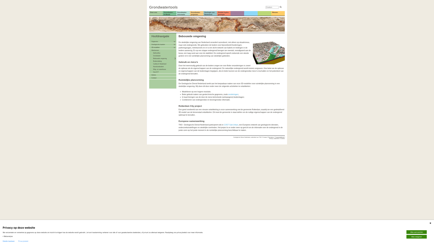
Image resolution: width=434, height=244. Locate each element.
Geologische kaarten (158, 44)
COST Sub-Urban (231, 125)
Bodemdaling (157, 61)
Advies (153, 75)
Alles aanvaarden (416, 232)
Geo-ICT (156, 72)
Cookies (282, 138)
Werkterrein (155, 50)
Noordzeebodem (158, 66)
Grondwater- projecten (195, 13)
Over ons (153, 12)
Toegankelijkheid (279, 137)
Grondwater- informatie (182, 13)
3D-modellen (155, 47)
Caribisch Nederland (159, 64)
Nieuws (275, 12)
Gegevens (154, 41)
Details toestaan (9, 241)
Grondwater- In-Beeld (168, 13)
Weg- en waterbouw (159, 69)
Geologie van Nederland (209, 13)
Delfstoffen (156, 53)
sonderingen (233, 94)
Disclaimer (271, 137)
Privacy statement (274, 138)
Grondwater (157, 56)
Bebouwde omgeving (160, 58)
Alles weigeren (416, 237)
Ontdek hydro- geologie (223, 13)
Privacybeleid (23, 241)
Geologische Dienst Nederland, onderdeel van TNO (247, 137)
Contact (154, 78)
